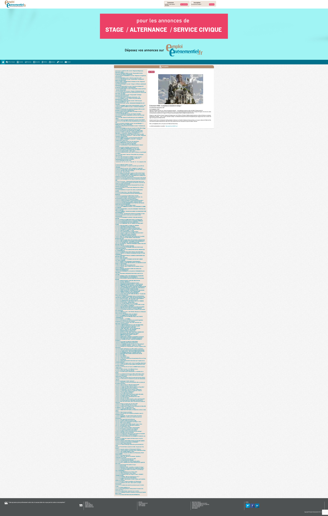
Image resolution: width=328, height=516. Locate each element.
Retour (152, 71)
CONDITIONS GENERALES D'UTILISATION (200, 504)
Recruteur (29, 62)
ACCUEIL (86, 502)
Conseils (61, 62)
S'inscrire (211, 4)
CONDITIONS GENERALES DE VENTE (199, 503)
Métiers (45, 62)
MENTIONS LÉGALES (196, 502)
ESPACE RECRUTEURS (89, 507)
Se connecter (184, 4)
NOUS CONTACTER (196, 507)
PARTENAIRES (195, 508)
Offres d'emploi (11, 62)
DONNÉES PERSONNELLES (197, 505)
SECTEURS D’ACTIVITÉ (143, 503)
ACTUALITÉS (87, 503)
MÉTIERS (140, 502)
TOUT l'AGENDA (142, 505)
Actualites (37, 62)
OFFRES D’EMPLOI (89, 504)
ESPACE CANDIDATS (89, 505)
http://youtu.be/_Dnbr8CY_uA (171, 126)
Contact (69, 62)
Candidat (21, 62)
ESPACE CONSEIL (142, 504)
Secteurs (53, 62)
